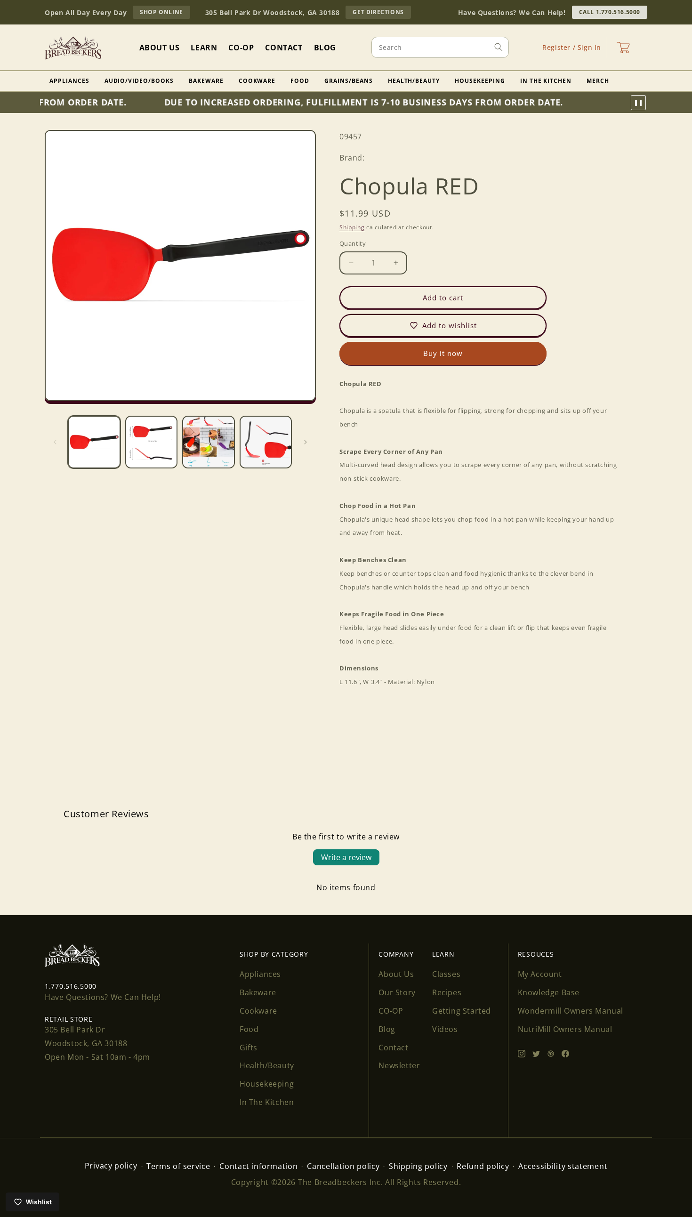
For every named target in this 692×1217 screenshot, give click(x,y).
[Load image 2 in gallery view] (151, 442)
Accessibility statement (562, 1166)
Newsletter (399, 1065)
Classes (446, 974)
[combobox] (440, 47)
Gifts (248, 1047)
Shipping (352, 227)
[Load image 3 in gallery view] (208, 442)
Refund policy (483, 1166)
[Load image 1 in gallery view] (94, 442)
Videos (445, 1029)
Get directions (381, 13)
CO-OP (390, 1011)
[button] (623, 47)
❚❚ (638, 102)
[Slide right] (305, 442)
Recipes (446, 992)
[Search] (498, 47)
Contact (393, 1047)
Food (299, 81)
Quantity (352, 243)
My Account (540, 974)
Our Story (396, 992)
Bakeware (206, 81)
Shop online (165, 13)
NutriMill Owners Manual (565, 1029)
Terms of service (178, 1166)
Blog (386, 1029)
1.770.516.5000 (71, 986)
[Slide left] (55, 442)
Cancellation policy (343, 1166)
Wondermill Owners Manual (570, 1011)
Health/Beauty (414, 81)
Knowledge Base (548, 992)
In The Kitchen (545, 81)
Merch (598, 81)
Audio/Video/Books (139, 81)
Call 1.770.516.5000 (609, 12)
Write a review (346, 857)
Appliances (69, 81)
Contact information (258, 1166)
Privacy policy (111, 1166)
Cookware (257, 81)
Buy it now (443, 353)
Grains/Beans (348, 81)
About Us (396, 974)
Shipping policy (418, 1166)
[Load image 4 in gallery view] (266, 442)
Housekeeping (480, 81)
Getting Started (461, 1011)
